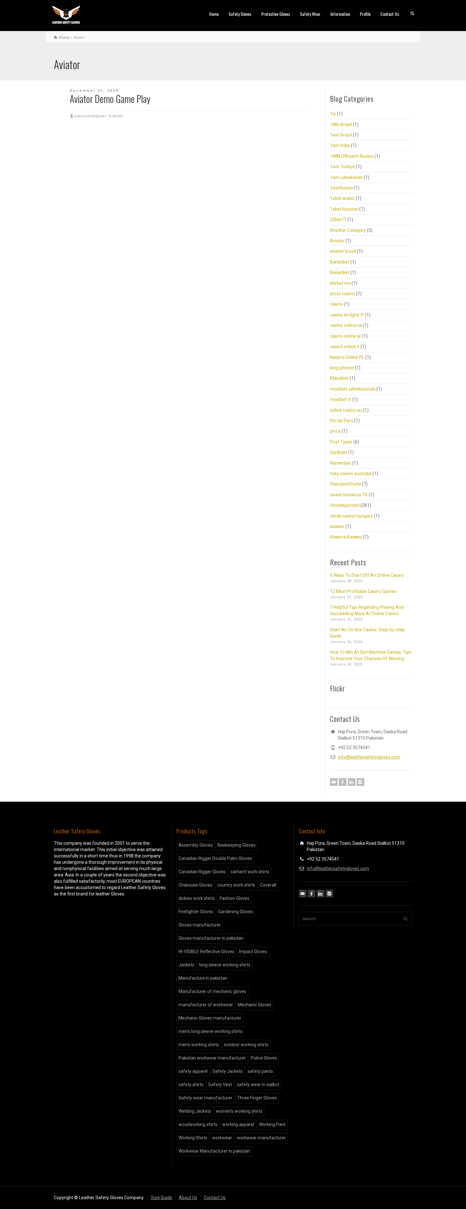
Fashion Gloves (234, 898)
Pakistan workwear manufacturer (212, 1057)
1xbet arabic (342, 198)
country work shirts (236, 885)
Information (340, 13)
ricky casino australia (351, 473)
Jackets (186, 964)
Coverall (268, 885)
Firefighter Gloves (195, 911)
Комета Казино (346, 536)
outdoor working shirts (246, 1044)
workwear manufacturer (261, 1137)
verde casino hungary (351, 516)
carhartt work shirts (249, 871)
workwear (222, 1137)
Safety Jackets (227, 1071)
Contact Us (389, 13)
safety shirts (191, 1084)
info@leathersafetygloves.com (369, 757)
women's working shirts (239, 1111)
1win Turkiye (342, 166)
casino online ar (345, 336)
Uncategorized (344, 505)
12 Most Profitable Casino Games (363, 591)
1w (333, 113)
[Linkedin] (351, 782)
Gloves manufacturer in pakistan (210, 938)
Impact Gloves (253, 951)
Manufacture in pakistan (202, 978)
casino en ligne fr (347, 314)
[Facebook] (342, 782)
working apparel (238, 1124)
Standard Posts (345, 484)
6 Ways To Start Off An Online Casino (367, 575)
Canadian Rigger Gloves (202, 871)
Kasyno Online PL (347, 357)
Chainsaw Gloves (195, 885)
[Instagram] (360, 782)
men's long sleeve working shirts (210, 1031)
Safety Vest (220, 1084)
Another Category (348, 230)
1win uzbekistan (346, 177)
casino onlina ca (346, 325)
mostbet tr (340, 399)
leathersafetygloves (90, 116)
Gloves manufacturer (199, 924)
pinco (335, 431)
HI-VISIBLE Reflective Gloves (206, 951)
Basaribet (339, 272)
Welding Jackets (194, 1111)
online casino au (346, 410)
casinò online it (344, 346)
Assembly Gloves (195, 845)
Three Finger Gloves (257, 1097)
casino (336, 304)
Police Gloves (264, 1057)
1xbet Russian (344, 209)
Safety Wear (310, 13)
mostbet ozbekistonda (352, 388)
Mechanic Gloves (254, 1004)
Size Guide (161, 1197)
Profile (365, 13)
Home (214, 13)
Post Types (341, 441)
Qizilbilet (338, 452)
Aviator (118, 116)
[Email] (334, 782)
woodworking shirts (197, 1124)
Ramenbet (340, 463)
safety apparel (193, 1071)
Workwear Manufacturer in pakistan (214, 1151)
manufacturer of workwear (205, 1004)
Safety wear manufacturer (205, 1097)
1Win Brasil (341, 124)
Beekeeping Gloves (236, 845)
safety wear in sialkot (258, 1084)
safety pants (260, 1071)
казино (337, 526)
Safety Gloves (240, 13)
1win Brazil (341, 134)
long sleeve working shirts (224, 964)
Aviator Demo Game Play (110, 99)
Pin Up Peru (341, 420)
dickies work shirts (196, 898)
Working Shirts (192, 1137)
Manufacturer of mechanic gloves (212, 991)
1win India (340, 145)
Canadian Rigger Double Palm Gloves (215, 858)
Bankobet (339, 261)
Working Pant (272, 1124)
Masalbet (339, 378)
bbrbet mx (340, 283)
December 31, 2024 (94, 91)
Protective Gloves (275, 13)
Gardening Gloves (235, 911)
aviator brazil (343, 251)
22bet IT (338, 219)
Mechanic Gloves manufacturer (209, 1018)
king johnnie (342, 367)
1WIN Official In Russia (351, 156)
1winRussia (341, 187)
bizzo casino (342, 293)
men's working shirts (198, 1044)
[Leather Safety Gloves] (66, 15)
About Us (188, 1197)
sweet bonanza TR (349, 494)
